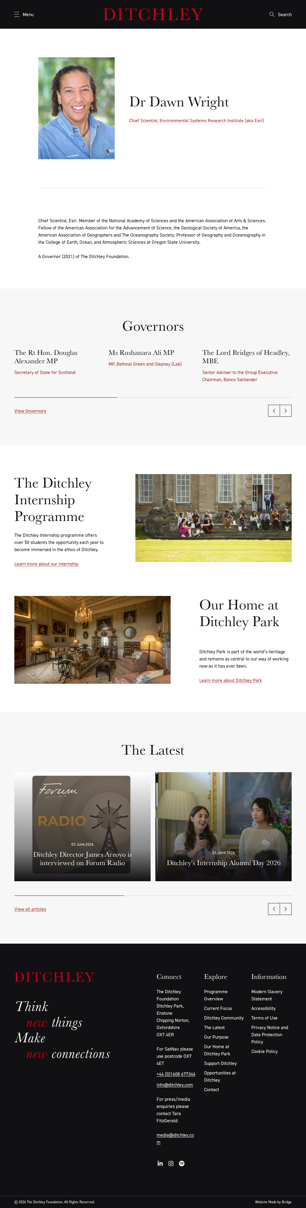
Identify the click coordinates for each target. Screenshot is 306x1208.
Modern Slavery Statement (266, 995)
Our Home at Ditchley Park (217, 1050)
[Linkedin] (160, 1163)
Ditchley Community (224, 1018)
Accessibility (263, 1008)
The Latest (214, 1027)
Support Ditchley (220, 1063)
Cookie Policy (264, 1051)
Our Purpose (216, 1037)
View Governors (30, 411)
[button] (274, 411)
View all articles (30, 909)
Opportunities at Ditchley (220, 1076)
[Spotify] (181, 1163)
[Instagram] (171, 1163)
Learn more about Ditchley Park (230, 680)
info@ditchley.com (175, 1085)
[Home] (153, 14)
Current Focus (218, 1008)
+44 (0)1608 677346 (176, 1074)
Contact (211, 1089)
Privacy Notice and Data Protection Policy (269, 1034)
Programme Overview (216, 995)
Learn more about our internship (46, 564)
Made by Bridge (280, 1202)
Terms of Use (264, 1018)
